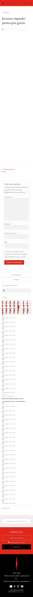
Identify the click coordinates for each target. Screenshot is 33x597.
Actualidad (16, 275)
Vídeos (16, 279)
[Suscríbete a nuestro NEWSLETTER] (11, 586)
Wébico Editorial (21, 591)
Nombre (7, 224)
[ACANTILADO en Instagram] (18, 586)
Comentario (8, 197)
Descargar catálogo (18, 521)
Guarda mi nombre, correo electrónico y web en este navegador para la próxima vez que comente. (15, 254)
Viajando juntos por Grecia (8, 170)
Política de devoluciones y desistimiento (16, 581)
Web (5, 242)
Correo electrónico (10, 233)
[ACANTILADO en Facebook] (14, 586)
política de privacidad (20, 542)
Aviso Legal (16, 573)
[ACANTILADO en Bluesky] (22, 586)
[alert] (16, 316)
